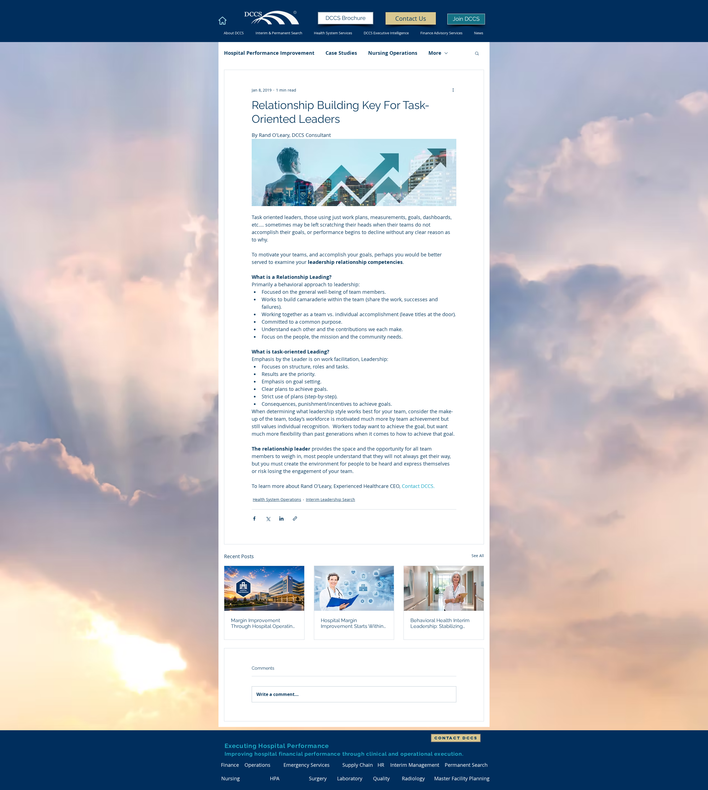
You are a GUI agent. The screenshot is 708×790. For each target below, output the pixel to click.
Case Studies (341, 53)
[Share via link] (295, 518)
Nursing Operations (392, 53)
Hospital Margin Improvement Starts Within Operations (352, 623)
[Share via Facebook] (254, 518)
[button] (477, 53)
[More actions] (453, 90)
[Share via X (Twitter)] (267, 518)
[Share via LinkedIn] (281, 518)
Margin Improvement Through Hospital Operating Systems (263, 623)
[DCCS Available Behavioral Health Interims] (444, 588)
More (434, 53)
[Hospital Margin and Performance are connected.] (354, 588)
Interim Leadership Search (330, 499)
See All (478, 555)
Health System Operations (277, 499)
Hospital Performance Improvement (269, 53)
